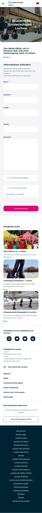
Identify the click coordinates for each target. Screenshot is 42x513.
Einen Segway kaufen (21, 483)
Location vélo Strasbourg (21, 469)
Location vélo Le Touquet (21, 459)
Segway (7, 374)
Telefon (6, 124)
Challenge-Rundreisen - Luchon (18, 280)
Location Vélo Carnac (21, 452)
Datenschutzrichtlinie (21, 490)
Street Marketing (11, 388)
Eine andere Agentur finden (21, 419)
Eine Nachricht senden (18, 367)
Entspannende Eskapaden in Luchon (20, 312)
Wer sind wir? (21, 431)
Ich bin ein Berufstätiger (19, 178)
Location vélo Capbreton (21, 448)
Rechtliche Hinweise (21, 487)
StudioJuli (21, 494)
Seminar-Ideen (21, 434)
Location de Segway (21, 476)
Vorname (7, 95)
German (39, 4)
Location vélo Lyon (21, 462)
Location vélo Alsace (21, 441)
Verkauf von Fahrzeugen (14, 392)
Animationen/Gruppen (13, 383)
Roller (6, 378)
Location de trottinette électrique (21, 480)
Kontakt (21, 455)
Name (6, 82)
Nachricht (7, 137)
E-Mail (6, 108)
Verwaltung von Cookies (21, 501)
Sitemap (21, 497)
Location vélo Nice (21, 466)
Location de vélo (21, 438)
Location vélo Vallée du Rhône (21, 473)
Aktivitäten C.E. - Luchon (15, 251)
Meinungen (8, 397)
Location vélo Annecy (21, 445)
